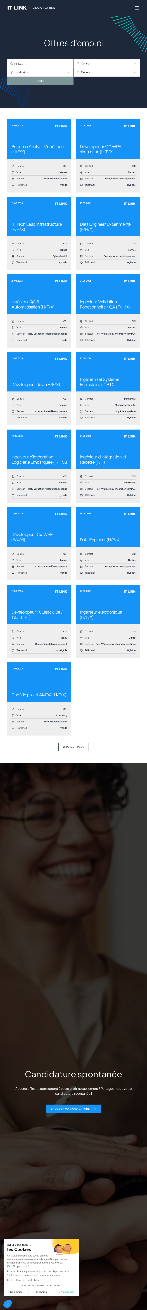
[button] (7, 1304)
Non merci (16, 1291)
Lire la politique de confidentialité (23, 1280)
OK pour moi (66, 1291)
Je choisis (41, 1291)
